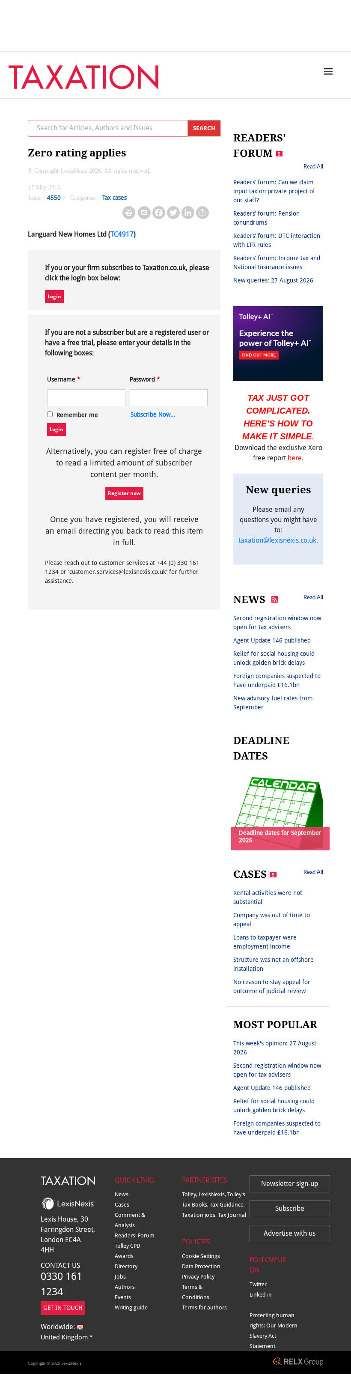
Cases (122, 1204)
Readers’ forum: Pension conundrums (266, 218)
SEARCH (204, 128)
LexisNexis (71, 1363)
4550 (54, 197)
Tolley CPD (127, 1246)
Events (123, 1297)
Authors (125, 1287)
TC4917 (122, 234)
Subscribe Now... (153, 414)
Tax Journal (232, 1215)
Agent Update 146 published (272, 640)
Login (54, 297)
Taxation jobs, (200, 1215)
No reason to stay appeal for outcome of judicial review (271, 986)
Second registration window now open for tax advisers (277, 622)
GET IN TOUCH (63, 1307)
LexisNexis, (213, 1194)
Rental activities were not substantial (267, 897)
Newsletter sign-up (289, 1184)
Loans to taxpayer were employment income (265, 942)
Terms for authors (204, 1307)
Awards (124, 1256)
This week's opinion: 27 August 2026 (274, 1048)
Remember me (77, 414)
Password (145, 379)
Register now (124, 493)
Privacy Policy (198, 1276)
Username (63, 379)
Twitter (258, 1284)
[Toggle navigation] (326, 71)
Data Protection (201, 1266)
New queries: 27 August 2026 (273, 280)
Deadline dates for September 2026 (280, 836)
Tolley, (190, 1194)
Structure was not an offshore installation (273, 964)
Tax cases (114, 197)
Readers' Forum (135, 1235)
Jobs (120, 1276)
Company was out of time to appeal (271, 920)
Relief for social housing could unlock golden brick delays (274, 658)
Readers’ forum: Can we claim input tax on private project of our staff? (274, 191)
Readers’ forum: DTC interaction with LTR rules (276, 240)
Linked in (261, 1294)
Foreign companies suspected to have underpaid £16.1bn (277, 680)
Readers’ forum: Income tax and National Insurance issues (276, 262)
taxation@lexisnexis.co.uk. (278, 540)
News (121, 1194)
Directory (126, 1266)
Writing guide (131, 1307)
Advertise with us (289, 1233)
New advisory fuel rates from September (273, 703)
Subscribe (289, 1208)
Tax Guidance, (227, 1204)
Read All (313, 166)
